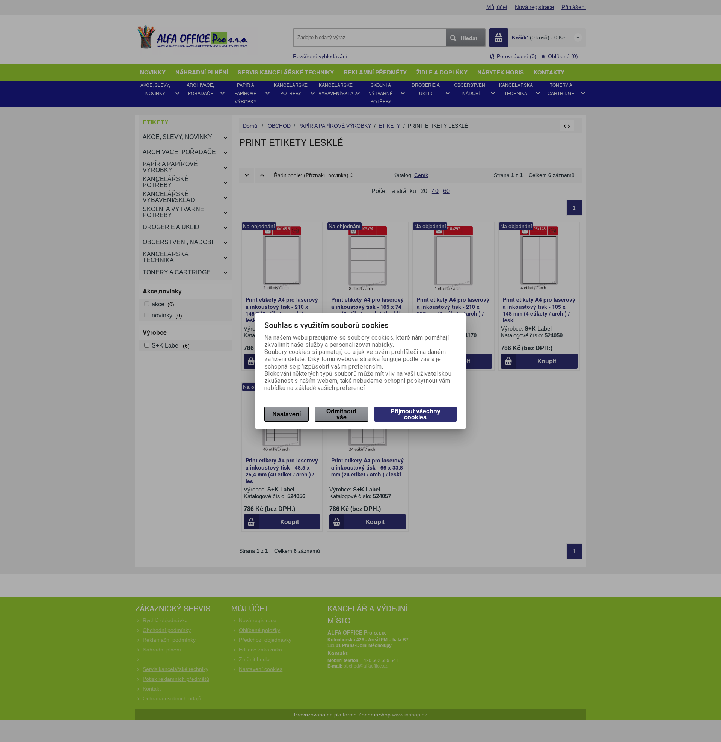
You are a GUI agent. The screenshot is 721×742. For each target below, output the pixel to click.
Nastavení (286, 414)
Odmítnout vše (341, 414)
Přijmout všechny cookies (415, 414)
